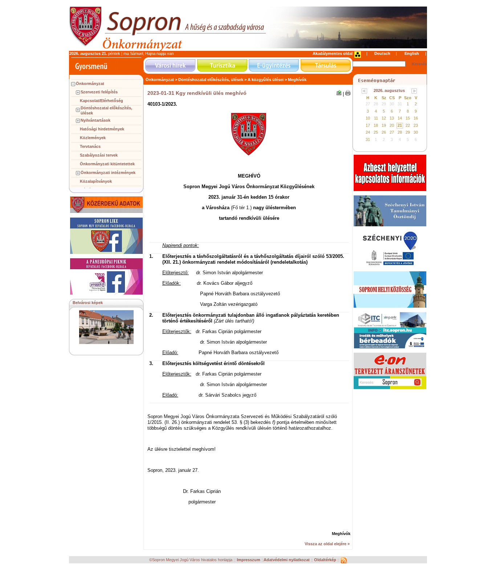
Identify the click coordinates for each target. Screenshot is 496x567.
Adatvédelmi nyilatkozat (287, 560)
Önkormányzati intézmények (108, 172)
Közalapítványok (96, 181)
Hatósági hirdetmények (102, 129)
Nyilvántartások (95, 120)
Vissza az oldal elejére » (327, 544)
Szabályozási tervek (99, 155)
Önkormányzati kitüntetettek (107, 164)
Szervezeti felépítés (99, 92)
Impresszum (249, 560)
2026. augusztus (389, 90)
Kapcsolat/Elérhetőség (101, 100)
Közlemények (93, 137)
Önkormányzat (90, 83)
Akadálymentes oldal (333, 53)
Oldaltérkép (325, 560)
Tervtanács (90, 146)
